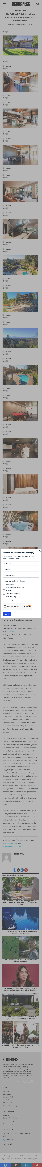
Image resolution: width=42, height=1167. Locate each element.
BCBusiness (10, 584)
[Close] (40, 551)
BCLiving (9, 590)
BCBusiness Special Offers (15, 587)
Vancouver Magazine (13, 594)
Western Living (11, 597)
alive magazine (11, 600)
